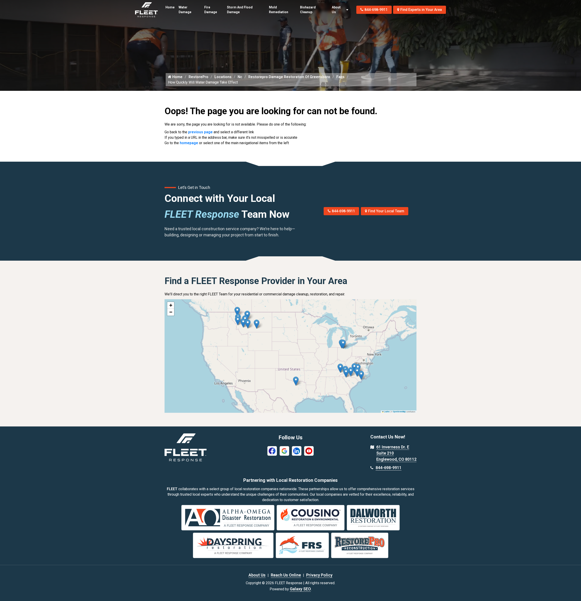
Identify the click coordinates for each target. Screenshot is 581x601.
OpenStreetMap (399, 412)
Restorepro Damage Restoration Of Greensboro (289, 77)
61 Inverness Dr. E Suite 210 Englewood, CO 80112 (396, 453)
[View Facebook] (272, 450)
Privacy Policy (319, 575)
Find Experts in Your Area (421, 9)
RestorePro (198, 77)
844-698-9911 (376, 9)
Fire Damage (210, 9)
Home (170, 7)
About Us (336, 9)
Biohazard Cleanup (308, 9)
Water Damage (185, 9)
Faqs (340, 77)
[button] (256, 324)
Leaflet (387, 412)
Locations (222, 77)
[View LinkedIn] (296, 450)
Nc (240, 77)
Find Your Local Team (386, 211)
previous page (200, 132)
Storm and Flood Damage (240, 9)
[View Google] (284, 450)
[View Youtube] (309, 450)
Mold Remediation (278, 9)
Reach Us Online (286, 575)
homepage (189, 143)
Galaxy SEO (300, 588)
